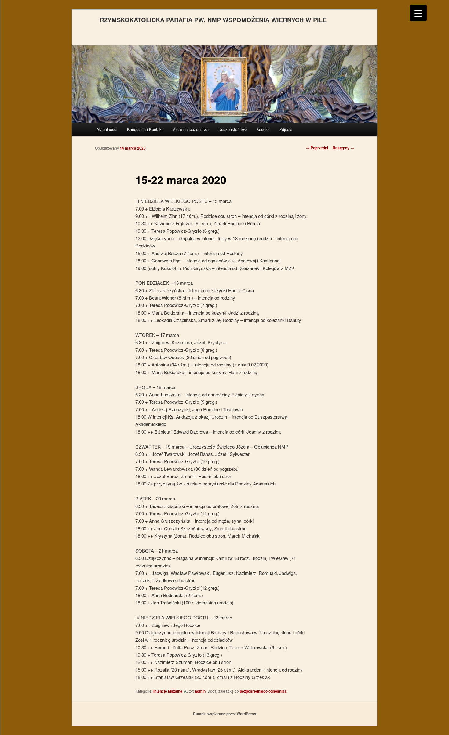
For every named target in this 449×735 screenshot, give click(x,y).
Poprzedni (317, 147)
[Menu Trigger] (418, 13)
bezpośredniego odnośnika (263, 691)
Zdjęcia (285, 129)
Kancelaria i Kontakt (145, 129)
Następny (343, 147)
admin (200, 691)
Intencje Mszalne (167, 691)
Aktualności (107, 129)
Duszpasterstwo (232, 129)
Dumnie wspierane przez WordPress (224, 713)
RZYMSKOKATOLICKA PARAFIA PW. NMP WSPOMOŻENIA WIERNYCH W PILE (213, 19)
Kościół (263, 129)
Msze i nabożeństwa (190, 129)
